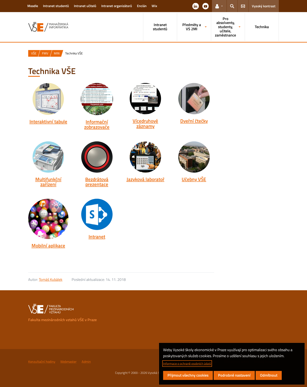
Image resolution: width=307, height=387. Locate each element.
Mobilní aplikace (48, 245)
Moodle (32, 5)
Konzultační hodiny (41, 361)
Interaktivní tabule (48, 121)
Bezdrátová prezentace (96, 182)
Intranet (97, 236)
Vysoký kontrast (263, 6)
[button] (195, 6)
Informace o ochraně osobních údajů (187, 363)
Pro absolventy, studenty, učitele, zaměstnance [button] (225, 27)
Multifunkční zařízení (48, 182)
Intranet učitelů (85, 5)
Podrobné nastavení (234, 375)
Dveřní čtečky (194, 120)
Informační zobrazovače (96, 124)
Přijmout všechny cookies (187, 375)
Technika (262, 27)
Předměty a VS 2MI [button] (191, 27)
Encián (142, 5)
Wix (154, 5)
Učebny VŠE (194, 179)
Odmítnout (268, 375)
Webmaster (68, 361)
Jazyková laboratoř (145, 179)
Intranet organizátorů (116, 5)
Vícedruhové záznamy (145, 123)
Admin (86, 361)
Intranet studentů (56, 5)
